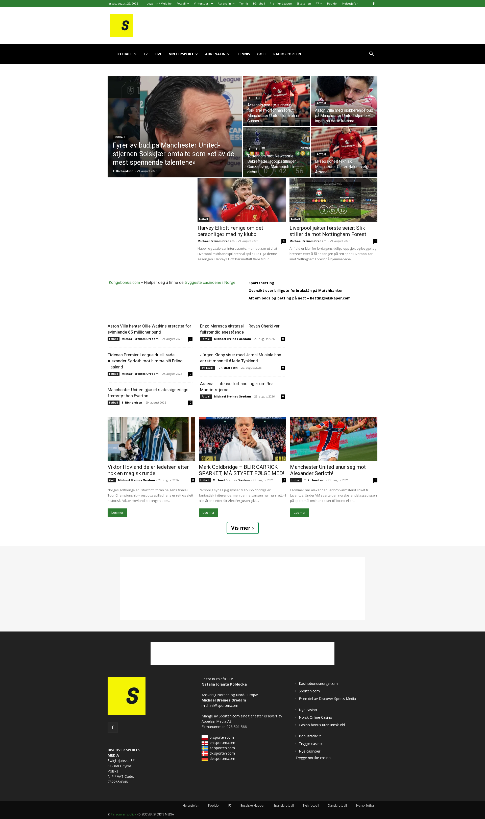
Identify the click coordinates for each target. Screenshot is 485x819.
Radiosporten (287, 54)
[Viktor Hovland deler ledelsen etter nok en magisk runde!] (151, 439)
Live (158, 54)
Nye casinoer (309, 751)
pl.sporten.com (222, 737)
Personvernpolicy (123, 814)
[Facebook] (373, 3)
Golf (261, 54)
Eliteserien (304, 3)
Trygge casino (310, 743)
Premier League (281, 3)
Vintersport (201, 3)
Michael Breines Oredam (216, 241)
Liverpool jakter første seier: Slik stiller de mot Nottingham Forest (327, 231)
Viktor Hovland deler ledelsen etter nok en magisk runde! (148, 470)
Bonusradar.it (310, 736)
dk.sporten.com (222, 753)
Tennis (243, 3)
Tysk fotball (311, 805)
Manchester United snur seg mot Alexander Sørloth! (328, 470)
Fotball (181, 3)
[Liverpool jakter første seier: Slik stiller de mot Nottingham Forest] (333, 200)
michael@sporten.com (220, 705)
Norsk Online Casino (315, 717)
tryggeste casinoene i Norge (210, 282)
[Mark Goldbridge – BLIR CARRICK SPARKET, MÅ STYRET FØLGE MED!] (242, 439)
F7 (317, 3)
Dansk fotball (337, 805)
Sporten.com (230, 716)
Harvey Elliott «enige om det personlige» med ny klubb (230, 231)
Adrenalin (224, 3)
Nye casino (308, 709)
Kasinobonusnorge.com (318, 683)
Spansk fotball (284, 805)
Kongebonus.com (124, 282)
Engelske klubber (252, 805)
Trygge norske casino (313, 757)
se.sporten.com (222, 747)
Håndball (259, 3)
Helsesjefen (350, 3)
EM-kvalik (207, 367)
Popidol (332, 3)
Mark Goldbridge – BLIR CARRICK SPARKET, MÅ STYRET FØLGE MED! (241, 470)
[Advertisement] (152, 209)
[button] (371, 54)
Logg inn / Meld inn (160, 3)
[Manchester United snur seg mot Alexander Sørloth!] (333, 439)
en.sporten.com (222, 742)
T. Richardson (132, 402)
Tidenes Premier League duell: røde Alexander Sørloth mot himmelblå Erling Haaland (145, 360)
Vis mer (241, 527)
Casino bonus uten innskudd (322, 724)
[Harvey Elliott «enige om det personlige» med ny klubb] (242, 200)
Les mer (117, 512)
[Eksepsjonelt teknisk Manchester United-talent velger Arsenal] (344, 152)
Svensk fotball (365, 805)
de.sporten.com (222, 758)
